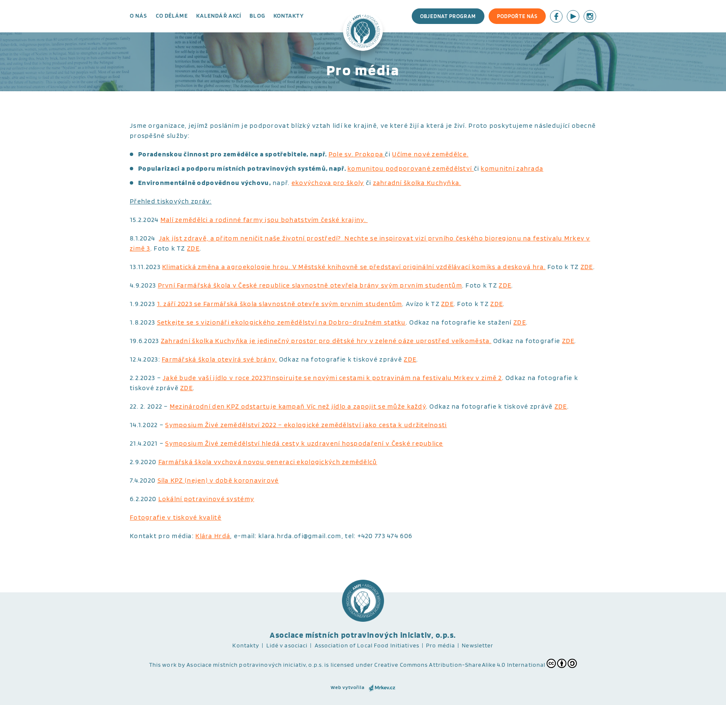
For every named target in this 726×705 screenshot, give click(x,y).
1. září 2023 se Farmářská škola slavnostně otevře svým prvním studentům (279, 304)
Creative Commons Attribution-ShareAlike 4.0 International (459, 664)
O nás (138, 15)
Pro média (440, 645)
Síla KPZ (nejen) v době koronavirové (218, 480)
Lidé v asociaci (287, 645)
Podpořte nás (517, 16)
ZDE (193, 248)
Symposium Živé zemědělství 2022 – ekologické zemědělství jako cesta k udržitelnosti (306, 425)
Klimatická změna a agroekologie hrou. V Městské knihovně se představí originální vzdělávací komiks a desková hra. (354, 267)
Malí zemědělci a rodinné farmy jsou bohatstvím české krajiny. (264, 220)
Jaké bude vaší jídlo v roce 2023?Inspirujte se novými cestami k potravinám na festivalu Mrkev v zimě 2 (332, 378)
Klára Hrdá (212, 536)
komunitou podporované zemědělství (410, 168)
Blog (257, 15)
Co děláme (172, 15)
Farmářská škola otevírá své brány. (219, 359)
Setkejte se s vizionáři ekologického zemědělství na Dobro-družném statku (281, 322)
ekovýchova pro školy (328, 183)
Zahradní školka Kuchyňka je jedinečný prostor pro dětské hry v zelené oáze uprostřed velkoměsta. (326, 341)
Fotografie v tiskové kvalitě (175, 517)
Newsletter (477, 645)
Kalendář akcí (219, 15)
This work (163, 664)
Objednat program (448, 16)
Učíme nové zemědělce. (430, 154)
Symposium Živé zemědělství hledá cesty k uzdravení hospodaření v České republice (304, 443)
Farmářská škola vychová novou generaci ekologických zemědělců (267, 462)
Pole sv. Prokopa (357, 154)
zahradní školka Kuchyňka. (417, 183)
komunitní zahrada (512, 168)
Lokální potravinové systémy (206, 499)
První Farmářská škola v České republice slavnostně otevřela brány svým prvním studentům (310, 285)
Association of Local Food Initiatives (367, 645)
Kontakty (289, 15)
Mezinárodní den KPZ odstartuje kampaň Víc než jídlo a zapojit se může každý (298, 406)
